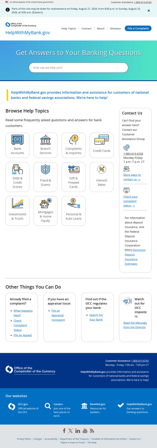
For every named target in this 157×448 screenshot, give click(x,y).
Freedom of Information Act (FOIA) (108, 438)
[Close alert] (148, 10)
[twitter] (70, 431)
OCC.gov (23, 404)
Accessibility (51, 438)
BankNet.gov (97, 404)
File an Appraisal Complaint (58, 315)
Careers (58, 404)
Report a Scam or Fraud (73, 442)
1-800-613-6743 (142, 2)
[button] (138, 28)
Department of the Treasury (74, 438)
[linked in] (77, 431)
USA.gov (38, 438)
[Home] (122, 405)
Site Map (92, 442)
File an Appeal (23, 335)
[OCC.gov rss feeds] (92, 431)
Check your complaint (130, 201)
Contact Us (134, 438)
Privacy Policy (24, 438)
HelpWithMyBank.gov (138, 404)
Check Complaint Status (20, 325)
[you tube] (85, 431)
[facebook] (64, 431)
